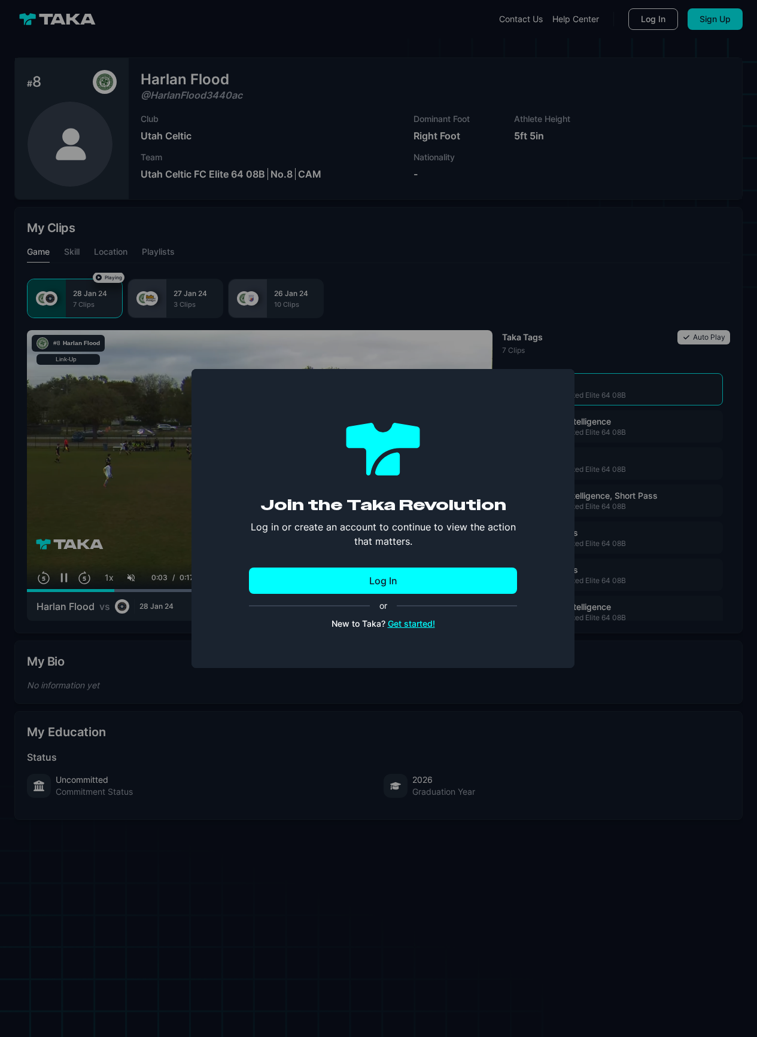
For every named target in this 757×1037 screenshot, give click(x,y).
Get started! (411, 623)
